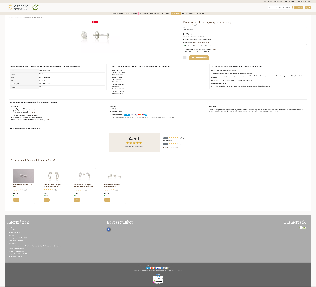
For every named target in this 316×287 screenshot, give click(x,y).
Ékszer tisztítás (199, 13)
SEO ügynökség (158, 283)
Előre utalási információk (16, 240)
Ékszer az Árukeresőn (158, 278)
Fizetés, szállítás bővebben (200, 42)
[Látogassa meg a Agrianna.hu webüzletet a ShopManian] (158, 274)
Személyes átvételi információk (18, 238)
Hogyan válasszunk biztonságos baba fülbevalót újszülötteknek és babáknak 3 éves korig (35, 246)
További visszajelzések (171, 147)
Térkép (214, 49)
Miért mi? (11, 235)
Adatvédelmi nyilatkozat (16, 257)
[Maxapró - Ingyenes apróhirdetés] (158, 281)
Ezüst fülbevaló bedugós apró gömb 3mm (112, 186)
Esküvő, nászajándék (131, 13)
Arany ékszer (165, 13)
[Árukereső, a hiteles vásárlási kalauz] (36, 7)
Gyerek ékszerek (154, 13)
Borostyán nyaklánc (187, 13)
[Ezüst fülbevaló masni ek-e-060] (23, 176)
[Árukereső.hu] (158, 277)
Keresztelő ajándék (117, 13)
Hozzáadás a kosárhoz (199, 58)
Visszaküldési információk (304, 1)
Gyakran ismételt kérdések (290, 1)
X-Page (169, 265)
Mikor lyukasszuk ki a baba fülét (18, 254)
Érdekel (16, 200)
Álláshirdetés (12, 243)
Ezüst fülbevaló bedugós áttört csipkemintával (52, 186)
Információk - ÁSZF (278, 1)
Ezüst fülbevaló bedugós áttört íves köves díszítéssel (83, 186)
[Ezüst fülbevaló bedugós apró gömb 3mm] (114, 176)
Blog (265, 1)
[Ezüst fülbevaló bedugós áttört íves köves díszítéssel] (84, 176)
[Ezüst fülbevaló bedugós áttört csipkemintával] (54, 176)
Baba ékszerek (144, 13)
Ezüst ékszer (175, 13)
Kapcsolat (270, 1)
